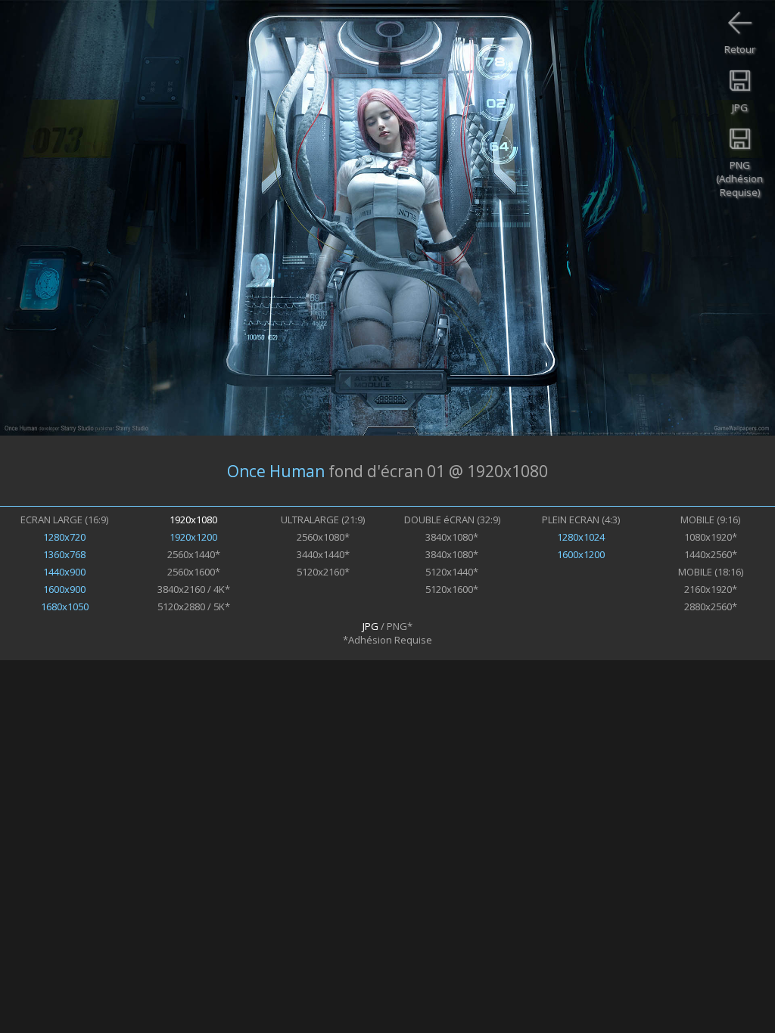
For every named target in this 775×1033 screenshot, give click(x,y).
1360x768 (64, 554)
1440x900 (64, 572)
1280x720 (64, 537)
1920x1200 (193, 537)
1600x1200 (581, 554)
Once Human (276, 471)
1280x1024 (581, 537)
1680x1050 (65, 606)
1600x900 (64, 589)
